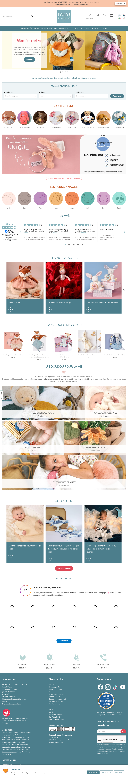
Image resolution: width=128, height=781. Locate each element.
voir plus (27, 233)
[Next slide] (124, 52)
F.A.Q (51, 692)
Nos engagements (8, 697)
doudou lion (6, 742)
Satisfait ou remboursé (57, 699)
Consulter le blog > (64, 568)
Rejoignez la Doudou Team (11, 704)
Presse (4, 701)
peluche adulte (11, 745)
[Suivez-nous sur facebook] (1, 392)
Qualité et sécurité (8, 692)
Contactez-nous (57, 742)
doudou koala (6, 737)
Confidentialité (54, 717)
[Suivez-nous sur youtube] (1, 398)
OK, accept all (93, 772)
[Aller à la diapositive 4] (68, 72)
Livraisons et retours (56, 694)
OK (123, 731)
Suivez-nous (104, 679)
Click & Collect (54, 697)
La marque (8, 679)
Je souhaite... (8, 92)
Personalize (118, 772)
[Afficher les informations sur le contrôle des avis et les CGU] (17, 234)
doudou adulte (22, 745)
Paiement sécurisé (56, 725)
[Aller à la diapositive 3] (65, 72)
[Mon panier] (111, 15)
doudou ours (21, 735)
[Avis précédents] (20, 232)
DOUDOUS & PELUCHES (43, 28)
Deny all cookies (106, 772)
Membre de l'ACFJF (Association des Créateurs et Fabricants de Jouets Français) (15, 720)
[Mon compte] (97, 15)
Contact (52, 684)
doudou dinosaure (22, 740)
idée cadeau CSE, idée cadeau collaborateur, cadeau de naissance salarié (16, 749)
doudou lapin (20, 732)
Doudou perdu (54, 687)
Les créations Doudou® (10, 689)
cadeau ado (6, 747)
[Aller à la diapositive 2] (63, 72)
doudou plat (11, 735)
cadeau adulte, (16, 747)
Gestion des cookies (56, 719)
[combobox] (20, 96)
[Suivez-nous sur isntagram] (1, 395)
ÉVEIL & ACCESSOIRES (62, 28)
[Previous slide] (4, 52)
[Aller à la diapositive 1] (60, 72)
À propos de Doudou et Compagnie (14, 684)
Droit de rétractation (56, 701)
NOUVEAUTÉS (26, 28)
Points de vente (55, 704)
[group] (9, 120)
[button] (120, 3)
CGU (51, 712)
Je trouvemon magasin (89, 17)
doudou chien (10, 740)
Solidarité (5, 694)
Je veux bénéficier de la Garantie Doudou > (64, 179)
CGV (51, 710)
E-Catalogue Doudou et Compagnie (14, 699)
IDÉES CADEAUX (92, 28)
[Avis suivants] (124, 232)
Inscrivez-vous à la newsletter (108, 723)
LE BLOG (104, 28)
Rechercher (117, 96)
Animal (42, 92)
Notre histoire (7, 687)
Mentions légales (55, 715)
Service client (57, 679)
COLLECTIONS (78, 28)
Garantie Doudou (55, 689)
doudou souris (17, 737)
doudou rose (15, 742)
